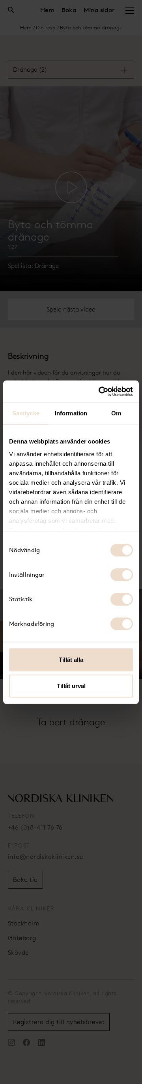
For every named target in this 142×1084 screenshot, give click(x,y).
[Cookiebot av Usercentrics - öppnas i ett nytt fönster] (100, 391)
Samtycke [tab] (25, 413)
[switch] (121, 574)
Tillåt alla (71, 659)
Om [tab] (116, 413)
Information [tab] (71, 413)
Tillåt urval (71, 686)
